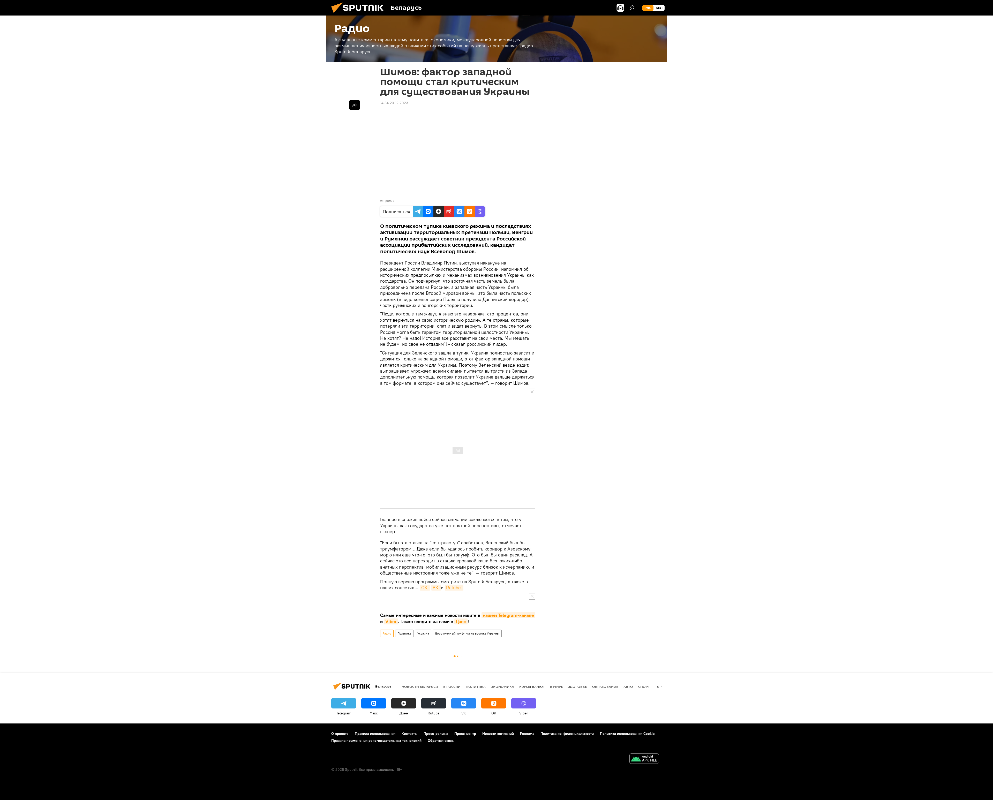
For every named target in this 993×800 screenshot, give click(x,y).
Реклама (527, 733)
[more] (354, 105)
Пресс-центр (465, 733)
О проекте (340, 733)
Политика (404, 633)
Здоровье (577, 686)
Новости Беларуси (420, 686)
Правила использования (375, 733)
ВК (436, 588)
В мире (556, 686)
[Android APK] (644, 759)
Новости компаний (498, 733)
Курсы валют (532, 686)
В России (452, 686)
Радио (386, 633)
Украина (423, 633)
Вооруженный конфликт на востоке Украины (467, 633)
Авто (628, 686)
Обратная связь (441, 740)
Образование (605, 686)
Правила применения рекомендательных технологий (376, 740)
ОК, (425, 588)
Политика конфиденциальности (567, 733)
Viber (391, 621)
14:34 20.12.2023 (394, 103)
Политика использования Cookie (627, 733)
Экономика (502, 686)
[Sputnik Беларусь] (359, 14)
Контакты (409, 733)
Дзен (461, 621)
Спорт (644, 686)
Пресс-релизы (436, 733)
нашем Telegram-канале (508, 615)
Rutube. (454, 588)
